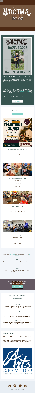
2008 (10, 79)
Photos (17, 250)
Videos (17, 268)
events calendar (21, 262)
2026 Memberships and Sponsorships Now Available (17, 23)
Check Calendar (17, 243)
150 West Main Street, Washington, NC (23, 88)
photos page (12, 254)
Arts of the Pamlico (17, 86)
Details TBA (17, 186)
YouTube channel (14, 272)
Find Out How (17, 286)
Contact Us (17, 101)
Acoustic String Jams (24, 91)
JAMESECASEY (21, 389)
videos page (24, 271)
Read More (17, 158)
